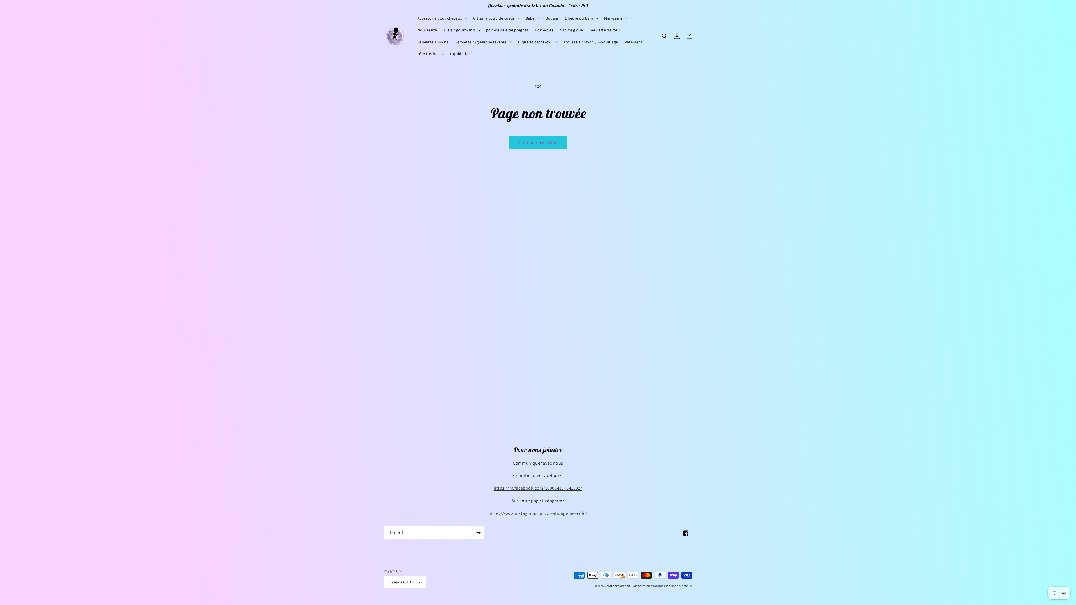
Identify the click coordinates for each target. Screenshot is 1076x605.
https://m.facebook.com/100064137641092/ (538, 488)
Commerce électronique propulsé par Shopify (662, 586)
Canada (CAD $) (402, 582)
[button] (442, 18)
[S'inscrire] (478, 532)
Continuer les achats (538, 142)
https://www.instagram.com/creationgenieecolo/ (538, 513)
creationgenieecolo (618, 586)
